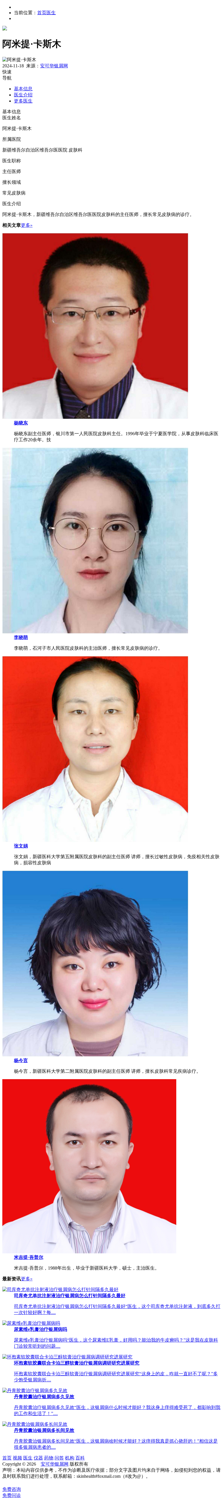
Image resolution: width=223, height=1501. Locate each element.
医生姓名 (11, 117)
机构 (69, 1457)
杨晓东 (21, 422)
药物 (48, 1457)
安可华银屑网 (54, 65)
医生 (51, 12)
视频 (17, 1457)
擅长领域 (11, 182)
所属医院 (11, 139)
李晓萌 (21, 637)
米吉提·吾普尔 (28, 1257)
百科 (80, 1457)
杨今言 (21, 1060)
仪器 (38, 1457)
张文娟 (21, 845)
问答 (59, 1457)
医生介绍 (23, 94)
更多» (27, 225)
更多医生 (23, 100)
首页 (41, 12)
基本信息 (23, 88)
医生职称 (11, 160)
